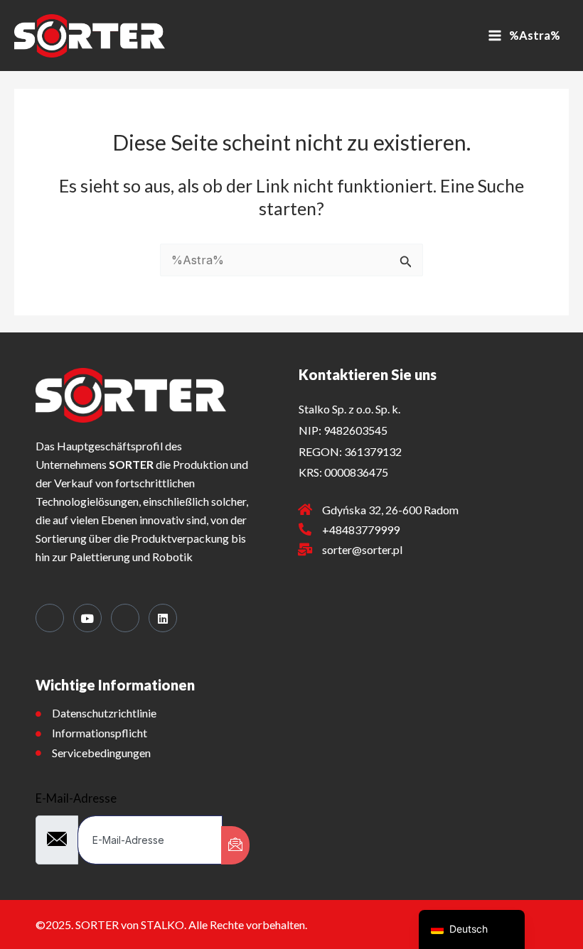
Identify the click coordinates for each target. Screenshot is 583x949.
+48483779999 (361, 529)
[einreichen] (235, 845)
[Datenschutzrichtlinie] (38, 714)
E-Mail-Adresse (76, 798)
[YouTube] (87, 618)
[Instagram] (125, 618)
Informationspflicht (99, 732)
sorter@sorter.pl (362, 549)
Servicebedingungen (101, 752)
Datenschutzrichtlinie (104, 713)
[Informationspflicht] (38, 734)
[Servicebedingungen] (38, 753)
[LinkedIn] (163, 618)
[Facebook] (50, 618)
